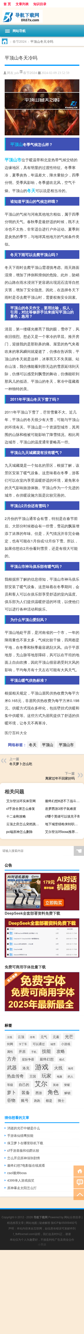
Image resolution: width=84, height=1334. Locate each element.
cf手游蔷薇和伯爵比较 (23, 1150)
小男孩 (42, 1244)
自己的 (24, 1084)
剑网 (10, 1044)
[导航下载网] (42, 16)
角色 (53, 1092)
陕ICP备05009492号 (64, 1223)
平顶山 (16, 144)
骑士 (61, 1100)
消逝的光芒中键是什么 (23, 1128)
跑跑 (37, 1100)
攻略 (60, 1051)
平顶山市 (13, 160)
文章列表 (22, 3)
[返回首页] (79, 1170)
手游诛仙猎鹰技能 (20, 1135)
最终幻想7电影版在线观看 (26, 1165)
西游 (38, 1092)
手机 (33, 1051)
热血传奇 (15, 1076)
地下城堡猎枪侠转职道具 (63, 823)
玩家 (46, 1075)
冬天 (31, 190)
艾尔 (41, 1083)
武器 (12, 1067)
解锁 (67, 1093)
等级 (10, 1084)
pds (16, 73)
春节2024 (20, 41)
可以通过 (39, 1044)
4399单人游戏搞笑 (20, 1180)
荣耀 (67, 1085)
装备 (25, 1092)
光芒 (69, 1036)
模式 (61, 1059)
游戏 (42, 1066)
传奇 (32, 1037)
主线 (9, 1037)
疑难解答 (44, 1223)
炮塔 (70, 1068)
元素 (56, 1036)
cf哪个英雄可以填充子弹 (62, 816)
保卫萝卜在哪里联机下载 (25, 1143)
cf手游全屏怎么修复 (20, 808)
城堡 (53, 1044)
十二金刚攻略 (16, 816)
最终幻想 (47, 1059)
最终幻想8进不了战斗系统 (64, 800)
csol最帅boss (17, 1172)
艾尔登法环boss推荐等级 (63, 831)
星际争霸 (28, 1059)
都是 (49, 1100)
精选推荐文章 (15, 1223)
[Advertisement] (42, 1292)
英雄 (56, 1085)
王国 (32, 1076)
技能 (46, 1051)
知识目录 (39, 3)
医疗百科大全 (16, 732)
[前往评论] (79, 1182)
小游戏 (65, 1044)
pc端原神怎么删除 (19, 831)
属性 (10, 1051)
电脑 (59, 1076)
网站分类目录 (72, 1217)
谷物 (11, 1100)
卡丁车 (23, 1044)
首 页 (7, 3)
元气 (44, 1036)
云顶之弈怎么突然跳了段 (24, 823)
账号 (24, 1100)
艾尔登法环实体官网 (21, 800)
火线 (58, 1067)
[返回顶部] (79, 1194)
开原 (22, 1051)
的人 (70, 1076)
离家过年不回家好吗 (60, 778)
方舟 (11, 1058)
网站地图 (31, 1223)
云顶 (21, 1036)
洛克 (25, 1067)
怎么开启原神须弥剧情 (23, 1157)
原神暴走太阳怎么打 (22, 1187)
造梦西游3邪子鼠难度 (60, 808)
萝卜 (11, 1092)
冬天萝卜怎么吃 (20, 763)
